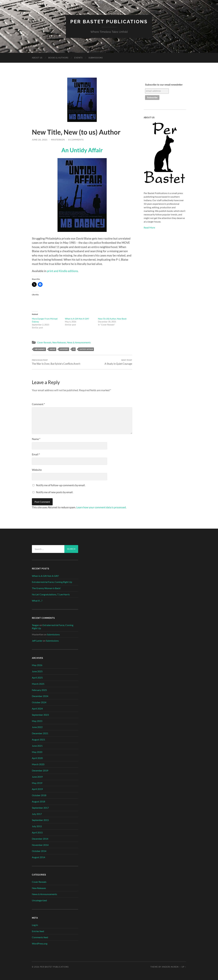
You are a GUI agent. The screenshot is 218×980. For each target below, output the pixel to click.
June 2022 (37, 727)
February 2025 (39, 690)
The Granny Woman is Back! (46, 588)
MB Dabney (40, 349)
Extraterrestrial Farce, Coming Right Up (52, 581)
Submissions (96, 57)
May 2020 (37, 752)
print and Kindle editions (62, 271)
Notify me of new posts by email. (54, 492)
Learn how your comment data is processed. (101, 507)
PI (74, 349)
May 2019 (37, 783)
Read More (149, 227)
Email (36, 454)
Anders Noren (170, 967)
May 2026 (37, 665)
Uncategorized (39, 900)
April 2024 (37, 708)
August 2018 (38, 801)
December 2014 (40, 838)
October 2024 (39, 702)
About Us (37, 57)
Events (78, 57)
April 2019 (37, 789)
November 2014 (40, 844)
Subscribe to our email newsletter (164, 84)
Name (36, 439)
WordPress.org (39, 943)
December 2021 (40, 733)
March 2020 (38, 764)
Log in (35, 925)
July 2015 (37, 826)
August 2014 (38, 857)
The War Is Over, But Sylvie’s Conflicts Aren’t (56, 362)
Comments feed (40, 937)
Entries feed (38, 931)
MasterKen (58, 139)
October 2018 (39, 795)
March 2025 (38, 683)
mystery (64, 349)
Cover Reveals (44, 342)
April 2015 (37, 832)
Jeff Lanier (37, 640)
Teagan (35, 625)
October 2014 (39, 851)
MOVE (52, 349)
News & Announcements (79, 342)
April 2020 (37, 758)
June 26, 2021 (39, 139)
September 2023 (40, 714)
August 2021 (38, 739)
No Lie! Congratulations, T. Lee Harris (51, 594)
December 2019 (40, 770)
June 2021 (37, 745)
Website (37, 469)
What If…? (37, 600)
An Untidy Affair (82, 150)
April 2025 (37, 677)
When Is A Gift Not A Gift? (77, 318)
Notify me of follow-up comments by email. (60, 485)
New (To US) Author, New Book (112, 318)
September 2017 (40, 807)
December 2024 (40, 696)
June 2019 (37, 776)
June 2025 (37, 671)
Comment (38, 404)
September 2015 (40, 820)
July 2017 (37, 813)
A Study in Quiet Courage (118, 362)
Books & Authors (58, 57)
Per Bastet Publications (109, 21)
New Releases (59, 342)
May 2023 (37, 721)
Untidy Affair (86, 349)
